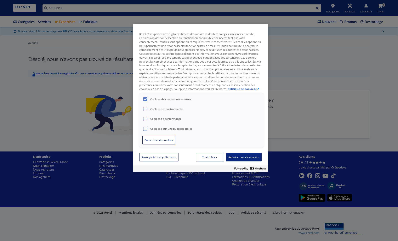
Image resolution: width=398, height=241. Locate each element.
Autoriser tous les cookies (243, 157)
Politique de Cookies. (242, 89)
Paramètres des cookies (159, 140)
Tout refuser (209, 157)
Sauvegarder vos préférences (159, 157)
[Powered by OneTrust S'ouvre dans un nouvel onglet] (250, 169)
